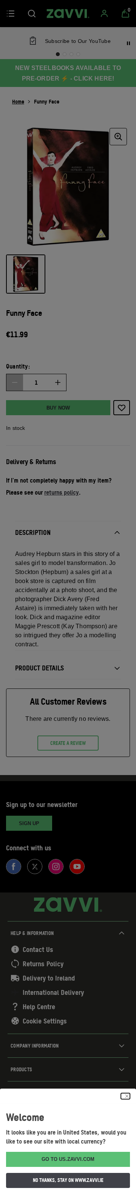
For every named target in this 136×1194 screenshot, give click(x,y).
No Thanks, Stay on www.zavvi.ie (68, 1180)
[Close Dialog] (125, 1096)
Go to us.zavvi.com (68, 1159)
